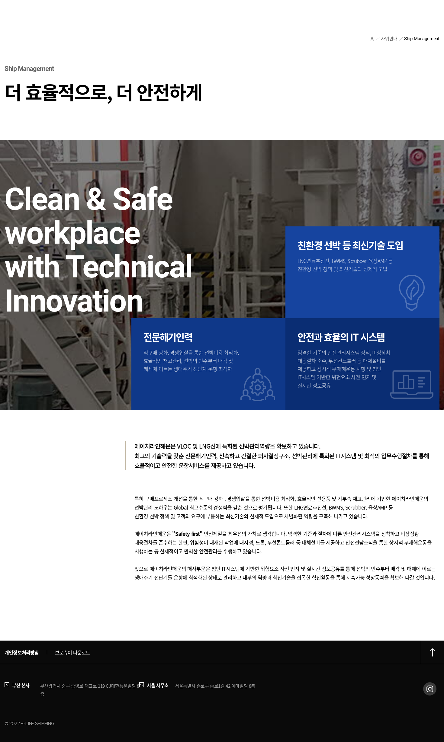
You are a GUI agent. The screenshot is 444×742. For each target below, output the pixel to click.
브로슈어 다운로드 (72, 652)
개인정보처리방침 (22, 652)
